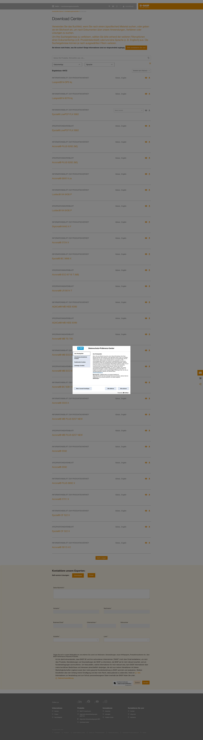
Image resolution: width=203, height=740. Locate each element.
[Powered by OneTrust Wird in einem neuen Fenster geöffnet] (124, 393)
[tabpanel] (111, 367)
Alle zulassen (123, 388)
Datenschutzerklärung (98, 372)
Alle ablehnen (110, 388)
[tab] (81, 353)
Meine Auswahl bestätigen (82, 388)
